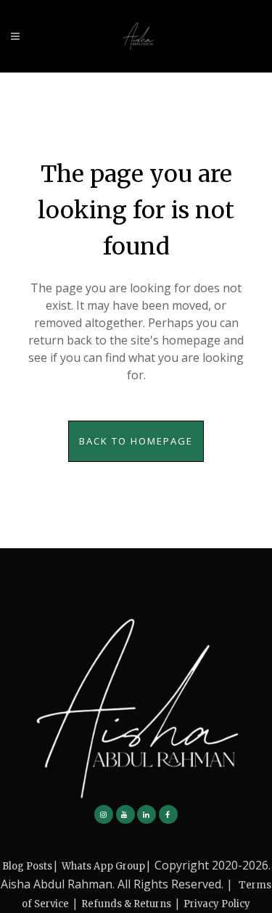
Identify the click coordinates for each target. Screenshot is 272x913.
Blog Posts (27, 866)
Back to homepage (136, 440)
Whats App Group (103, 866)
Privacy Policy (217, 904)
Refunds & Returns (126, 904)
